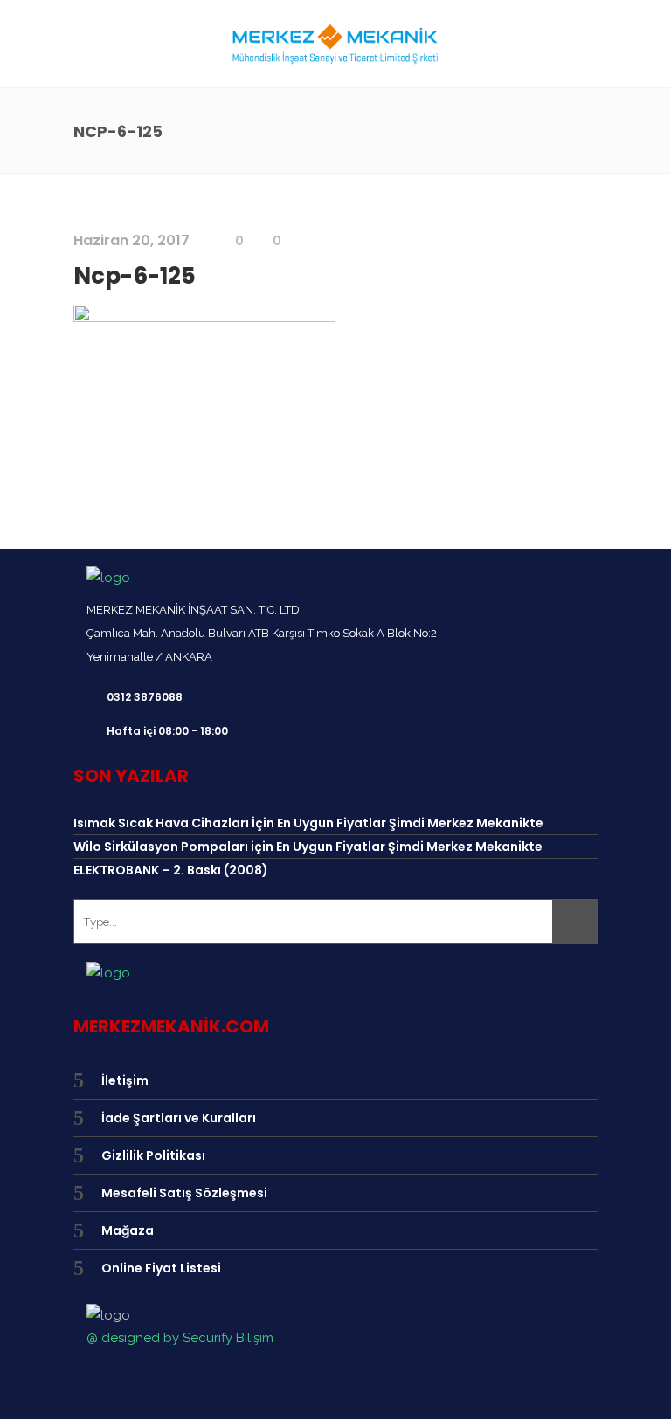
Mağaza (127, 1230)
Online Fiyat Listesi (161, 1268)
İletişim (125, 1080)
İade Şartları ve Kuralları (178, 1118)
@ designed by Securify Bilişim (179, 1338)
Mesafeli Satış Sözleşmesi (184, 1193)
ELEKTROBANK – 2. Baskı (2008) (170, 870)
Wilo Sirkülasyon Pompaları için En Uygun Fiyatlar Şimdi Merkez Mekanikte (308, 846)
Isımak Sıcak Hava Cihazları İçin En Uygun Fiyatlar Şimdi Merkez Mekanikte (308, 823)
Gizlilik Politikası (153, 1155)
